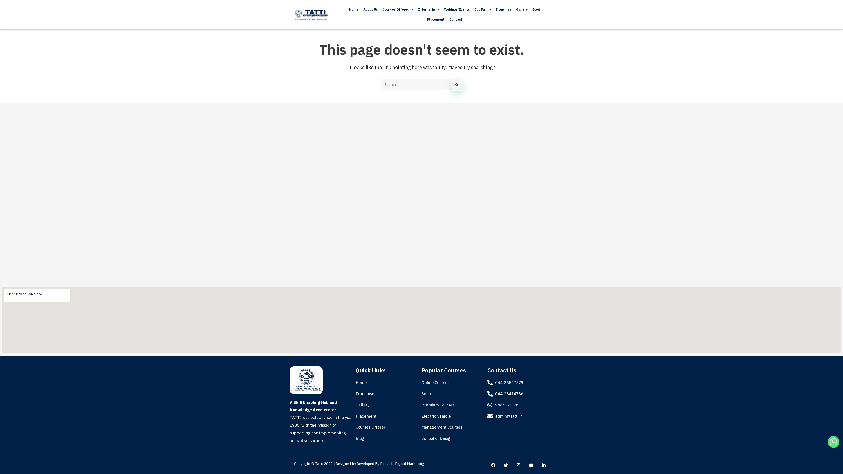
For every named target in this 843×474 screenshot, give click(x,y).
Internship (426, 9)
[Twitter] (505, 465)
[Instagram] (518, 465)
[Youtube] (531, 465)
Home (353, 9)
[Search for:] (421, 84)
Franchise (503, 9)
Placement (436, 19)
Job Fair (481, 9)
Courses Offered (396, 9)
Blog (536, 9)
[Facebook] (493, 465)
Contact (455, 19)
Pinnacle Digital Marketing (401, 463)
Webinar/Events (457, 9)
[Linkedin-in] (544, 465)
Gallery (522, 9)
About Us (370, 9)
